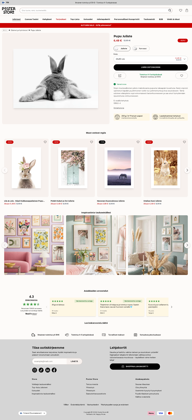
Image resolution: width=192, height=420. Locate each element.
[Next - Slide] (187, 170)
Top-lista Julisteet (40, 387)
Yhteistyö (90, 387)
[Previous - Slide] (5, 170)
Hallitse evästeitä (142, 397)
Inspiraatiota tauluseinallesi (43, 394)
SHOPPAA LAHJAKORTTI (137, 366)
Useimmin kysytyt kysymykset (148, 390)
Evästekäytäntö (78, 404)
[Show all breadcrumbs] (5, 30)
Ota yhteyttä (141, 387)
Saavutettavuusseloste (96, 394)
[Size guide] (120, 76)
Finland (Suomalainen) (32, 413)
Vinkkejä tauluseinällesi (41, 384)
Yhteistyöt (90, 390)
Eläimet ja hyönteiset (19, 30)
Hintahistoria (119, 108)
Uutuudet (36, 390)
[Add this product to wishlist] (181, 76)
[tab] (181, 10)
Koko (116, 54)
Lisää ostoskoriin (150, 67)
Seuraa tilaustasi (142, 384)
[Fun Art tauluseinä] (34, 245)
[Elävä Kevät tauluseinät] (96, 245)
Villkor (66, 404)
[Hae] (170, 10)
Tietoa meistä (92, 384)
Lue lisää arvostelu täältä (96, 323)
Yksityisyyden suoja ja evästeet (115, 404)
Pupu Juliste (36, 30)
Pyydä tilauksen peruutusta (147, 394)
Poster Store (102, 412)
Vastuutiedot (93, 404)
